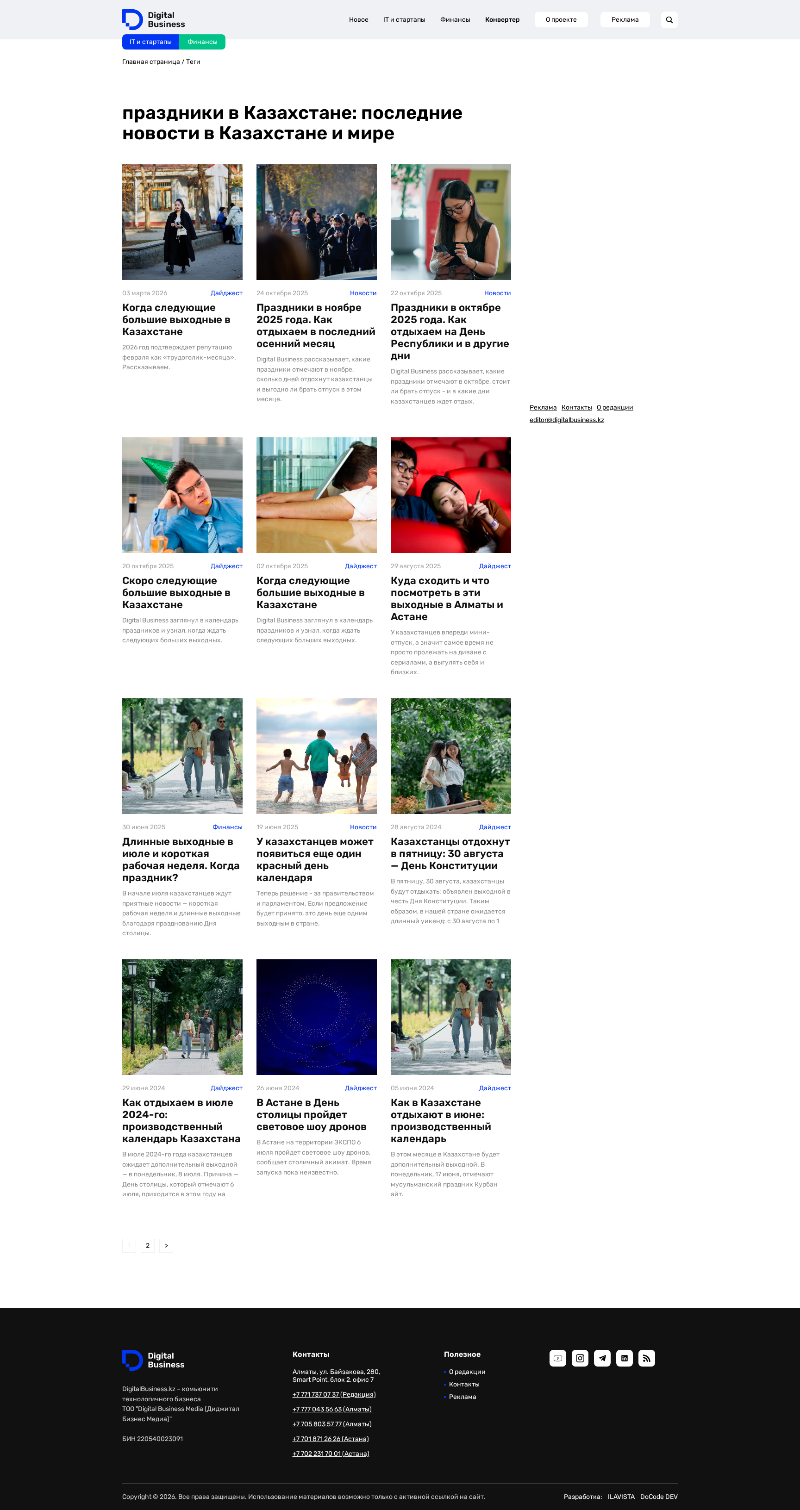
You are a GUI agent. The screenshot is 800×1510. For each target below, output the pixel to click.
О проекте (561, 20)
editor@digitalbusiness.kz (567, 420)
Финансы (203, 42)
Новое (359, 20)
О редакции (615, 407)
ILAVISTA (621, 1497)
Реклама (625, 20)
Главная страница (151, 62)
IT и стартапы (151, 42)
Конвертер (502, 20)
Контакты (577, 407)
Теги (193, 62)
